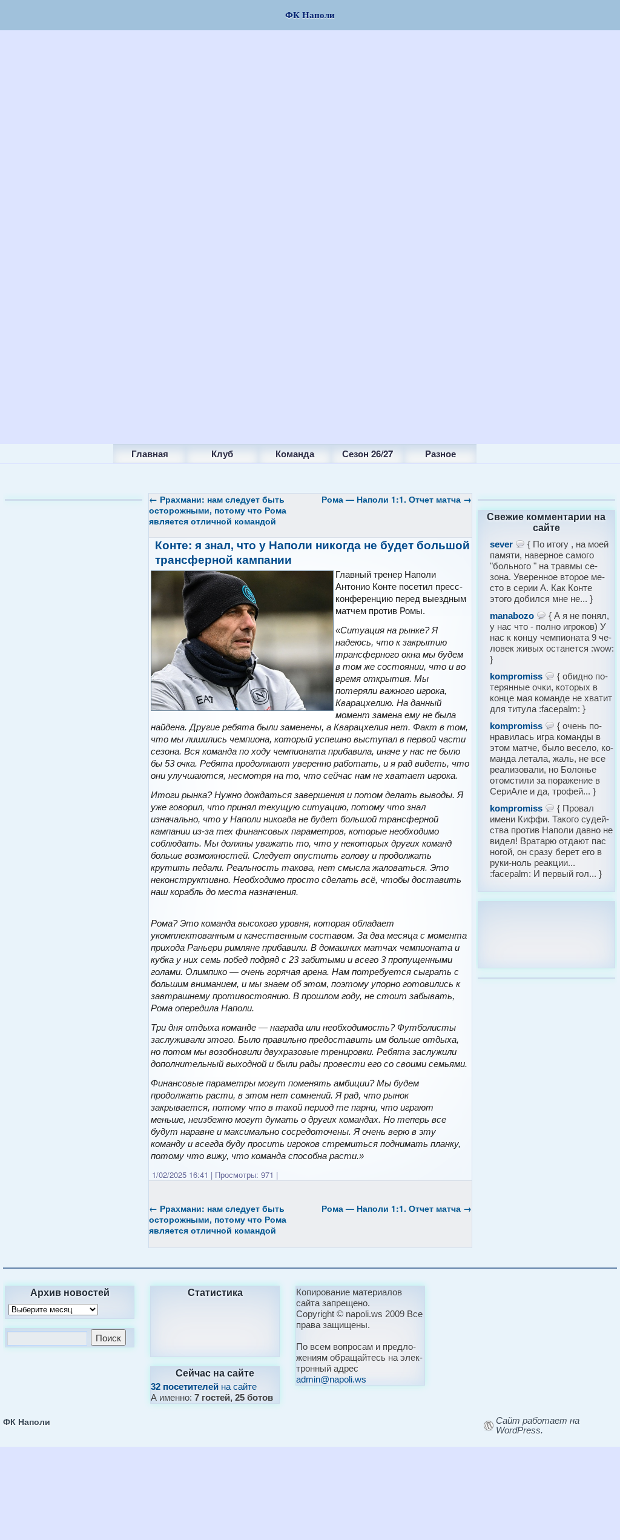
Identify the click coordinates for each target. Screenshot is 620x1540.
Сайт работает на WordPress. (537, 1425)
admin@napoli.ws (331, 1379)
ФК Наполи (26, 1421)
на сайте (204, 1386)
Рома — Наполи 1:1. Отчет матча (397, 499)
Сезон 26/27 (367, 453)
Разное (440, 453)
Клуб (222, 453)
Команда (294, 453)
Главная (149, 453)
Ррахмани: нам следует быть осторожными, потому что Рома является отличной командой (217, 510)
